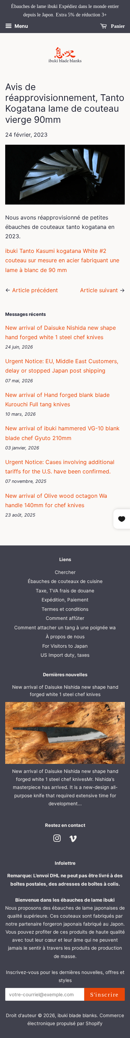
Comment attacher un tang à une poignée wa (65, 627)
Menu (21, 26)
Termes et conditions (65, 609)
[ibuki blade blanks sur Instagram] (57, 840)
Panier (117, 26)
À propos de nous (65, 636)
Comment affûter (65, 618)
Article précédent (35, 290)
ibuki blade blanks (77, 1015)
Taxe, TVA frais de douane (65, 590)
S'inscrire (104, 994)
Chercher (65, 572)
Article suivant (99, 290)
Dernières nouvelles (65, 674)
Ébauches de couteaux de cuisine (65, 581)
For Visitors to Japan (65, 646)
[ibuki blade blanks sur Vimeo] (73, 840)
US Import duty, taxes (65, 655)
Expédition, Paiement (65, 599)
